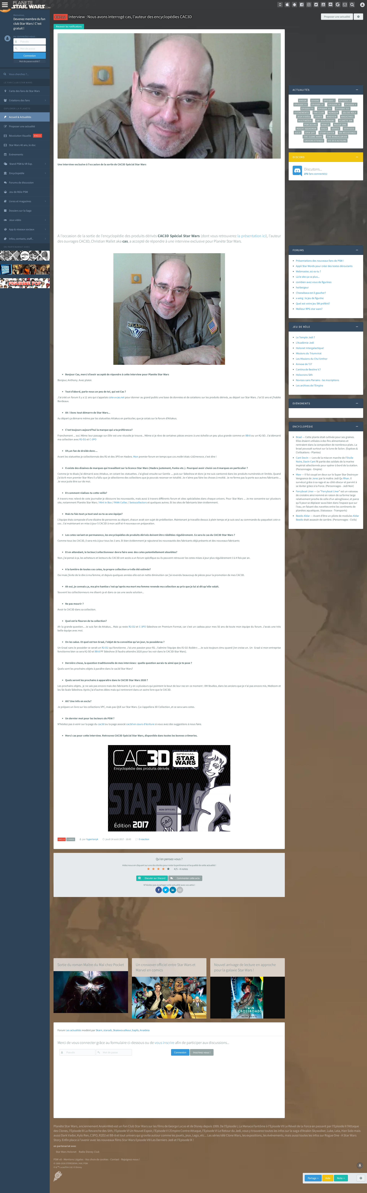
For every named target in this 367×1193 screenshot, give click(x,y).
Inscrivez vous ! (201, 1052)
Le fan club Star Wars (18, 82)
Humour (333, 112)
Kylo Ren (83, 1135)
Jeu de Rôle (349, 112)
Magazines (347, 116)
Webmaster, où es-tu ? (308, 271)
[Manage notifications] (360, 1165)
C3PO (93, 1135)
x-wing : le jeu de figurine (310, 298)
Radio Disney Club (89, 1151)
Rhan (346, 478)
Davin (306, 461)
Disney (198, 1126)
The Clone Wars (313, 136)
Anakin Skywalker (314, 1131)
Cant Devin (302, 457)
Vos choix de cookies (96, 1159)
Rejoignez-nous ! (130, 1159)
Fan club (319, 112)
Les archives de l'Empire (309, 385)
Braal (299, 437)
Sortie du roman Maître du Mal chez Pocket (90, 964)
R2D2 (102, 1135)
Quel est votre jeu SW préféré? (313, 303)
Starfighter (327, 132)
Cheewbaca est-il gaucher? (311, 292)
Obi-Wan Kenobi (325, 120)
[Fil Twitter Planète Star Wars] (316, 4)
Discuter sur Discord (154, 878)
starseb (107, 1030)
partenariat (16, 246)
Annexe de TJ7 (304, 364)
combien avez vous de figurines (313, 282)
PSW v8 (58, 1159)
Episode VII (324, 108)
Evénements (302, 112)
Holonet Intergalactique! (310, 348)
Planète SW (345, 120)
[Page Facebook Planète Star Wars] (301, 4)
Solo (297, 132)
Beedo (299, 519)
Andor (302, 100)
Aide (327, 1178)
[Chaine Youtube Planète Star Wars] (323, 4)
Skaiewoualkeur (122, 1030)
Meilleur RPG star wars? (309, 309)
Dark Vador (68, 1135)
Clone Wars (233, 1135)
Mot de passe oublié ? (29, 61)
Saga (324, 128)
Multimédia (305, 120)
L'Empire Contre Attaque (184, 1131)
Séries (335, 128)
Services (349, 128)
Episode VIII (342, 108)
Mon (135, 456)
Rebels (326, 124)
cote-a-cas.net (116, 397)
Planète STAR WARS (30, 5)
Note (340, 1178)
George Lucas (177, 1126)
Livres (318, 116)
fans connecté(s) (315, 171)
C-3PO (92, 439)
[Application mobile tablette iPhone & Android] (280, 4)
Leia (337, 1131)
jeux (188, 1135)
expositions (254, 1135)
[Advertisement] (168, 198)
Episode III (301, 104)
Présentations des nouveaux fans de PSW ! (320, 260)
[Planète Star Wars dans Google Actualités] (337, 4)
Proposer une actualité (337, 16)
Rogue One (340, 124)
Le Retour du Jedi (229, 1131)
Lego (195, 1135)
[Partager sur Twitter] (165, 890)
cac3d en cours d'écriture (140, 724)
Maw (298, 474)
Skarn (99, 1030)
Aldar (356, 515)
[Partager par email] (180, 890)
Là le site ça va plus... (307, 276)
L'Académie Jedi (305, 342)
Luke (330, 1131)
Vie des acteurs (337, 140)
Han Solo (347, 1131)
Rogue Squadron (306, 128)
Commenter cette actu (188, 878)
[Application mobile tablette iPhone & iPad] (287, 4)
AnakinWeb (106, 1126)
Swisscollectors (138, 502)
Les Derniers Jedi (162, 1140)
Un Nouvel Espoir (141, 1131)
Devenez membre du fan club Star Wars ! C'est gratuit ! (29, 23)
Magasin (332, 116)
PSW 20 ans (310, 124)
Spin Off (310, 132)
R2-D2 (83, 439)
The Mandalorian (337, 136)
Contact (114, 1159)
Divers (315, 100)
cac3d (101, 724)
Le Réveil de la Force (298, 1126)
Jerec (315, 478)
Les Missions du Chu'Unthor (311, 358)
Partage (312, 1178)
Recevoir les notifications (69, 26)
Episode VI (307, 108)
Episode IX (334, 104)
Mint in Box (105, 502)
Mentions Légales (73, 1159)
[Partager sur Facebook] (158, 890)
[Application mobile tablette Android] (294, 4)
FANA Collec (120, 502)
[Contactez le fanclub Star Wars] (345, 4)
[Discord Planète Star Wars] (330, 4)
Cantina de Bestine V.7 (308, 369)
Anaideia (144, 1030)
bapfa (135, 1030)
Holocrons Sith (304, 374)
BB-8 (248, 435)
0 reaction (144, 839)
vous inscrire (164, 1042)
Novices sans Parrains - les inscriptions (317, 380)
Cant (313, 461)
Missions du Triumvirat (309, 353)
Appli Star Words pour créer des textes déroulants (324, 266)
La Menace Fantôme (252, 1126)
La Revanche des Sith (98, 1131)
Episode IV (318, 104)
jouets (180, 1135)
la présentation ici (251, 235)
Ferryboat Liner (304, 491)
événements (275, 1135)
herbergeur (302, 287)
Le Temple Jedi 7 (305, 337)
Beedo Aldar (303, 515)
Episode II (345, 100)
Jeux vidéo (303, 116)
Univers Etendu (313, 140)
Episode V (350, 104)
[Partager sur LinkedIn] (173, 890)
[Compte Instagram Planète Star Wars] (309, 4)
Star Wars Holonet (66, 1151)
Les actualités (73, 1030)
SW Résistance (347, 132)
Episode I (329, 100)
